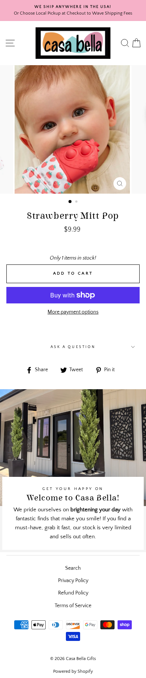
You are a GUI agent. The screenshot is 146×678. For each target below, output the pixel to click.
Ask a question (73, 347)
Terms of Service (73, 606)
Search (73, 568)
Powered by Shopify (73, 671)
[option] (73, 10)
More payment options (73, 312)
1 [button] (70, 202)
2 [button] (77, 202)
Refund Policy (73, 593)
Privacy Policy (73, 581)
